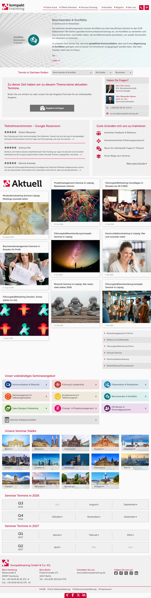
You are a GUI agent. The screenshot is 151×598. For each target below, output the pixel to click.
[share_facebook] (73, 595)
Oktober (56, 516)
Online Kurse (51, 7)
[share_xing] (67, 595)
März (129, 535)
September (130, 504)
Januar (56, 535)
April (56, 547)
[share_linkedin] (84, 595)
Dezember (130, 516)
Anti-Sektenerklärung (59, 589)
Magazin (120, 7)
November (93, 516)
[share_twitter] (78, 595)
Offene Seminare (69, 7)
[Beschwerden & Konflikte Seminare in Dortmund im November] (141, 7)
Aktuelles (107, 7)
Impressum (106, 589)
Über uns (131, 7)
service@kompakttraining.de (91, 572)
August (93, 504)
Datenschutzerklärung (85, 589)
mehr (55, 60)
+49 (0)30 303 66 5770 (55, 579)
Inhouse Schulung (88, 7)
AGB (43, 589)
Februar (93, 535)
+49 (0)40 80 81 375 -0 (17, 579)
